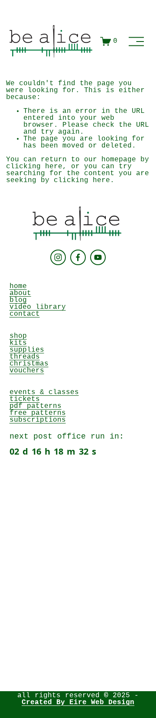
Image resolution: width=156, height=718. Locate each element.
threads (25, 356)
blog (18, 300)
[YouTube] (98, 257)
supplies (27, 349)
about (20, 293)
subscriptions (38, 420)
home (18, 286)
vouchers (27, 370)
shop (18, 336)
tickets (25, 399)
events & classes (44, 392)
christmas (29, 363)
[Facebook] (78, 257)
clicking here (34, 166)
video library (38, 307)
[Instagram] (58, 257)
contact (25, 314)
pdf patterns (36, 406)
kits (18, 343)
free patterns (38, 413)
